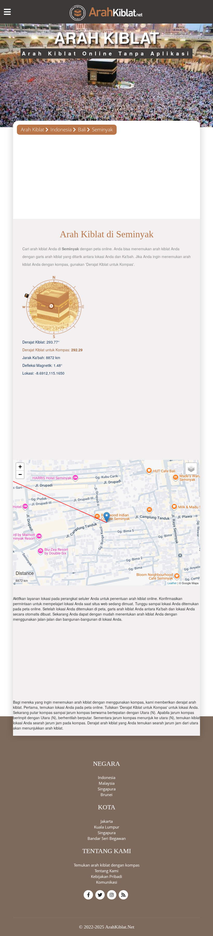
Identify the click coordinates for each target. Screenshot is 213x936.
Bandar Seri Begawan (107, 838)
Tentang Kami (106, 870)
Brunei (106, 794)
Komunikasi (106, 882)
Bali (82, 129)
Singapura (107, 788)
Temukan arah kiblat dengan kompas (106, 865)
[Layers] (191, 468)
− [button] (20, 474)
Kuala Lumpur (106, 827)
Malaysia (107, 783)
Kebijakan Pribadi (106, 876)
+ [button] (20, 466)
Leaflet (172, 583)
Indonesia (61, 129)
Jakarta (107, 821)
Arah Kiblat (32, 129)
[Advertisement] (106, 178)
